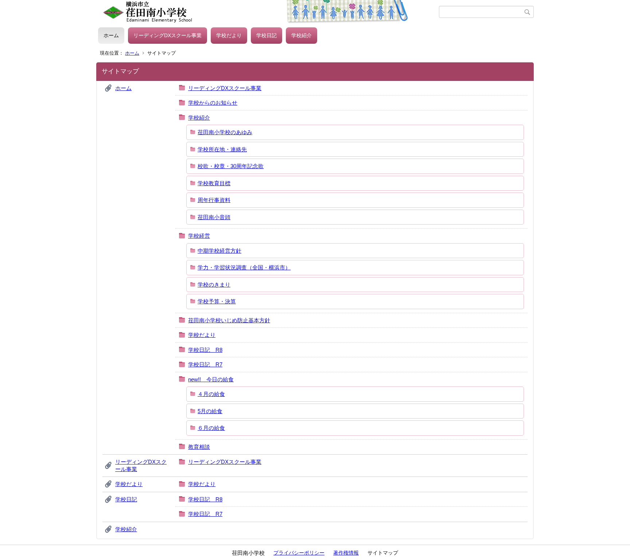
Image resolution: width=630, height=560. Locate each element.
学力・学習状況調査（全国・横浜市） (244, 267)
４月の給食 (211, 394)
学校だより (229, 35)
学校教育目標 (214, 183)
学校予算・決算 (217, 301)
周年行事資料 (214, 200)
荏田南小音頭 (214, 217)
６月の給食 (211, 428)
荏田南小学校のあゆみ (225, 132)
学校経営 (199, 236)
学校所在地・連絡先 (222, 149)
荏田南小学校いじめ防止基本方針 (229, 320)
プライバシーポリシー (298, 553)
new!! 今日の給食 (211, 379)
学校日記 (266, 35)
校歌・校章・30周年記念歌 (231, 166)
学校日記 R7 (205, 364)
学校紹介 (301, 35)
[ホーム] (268, 12)
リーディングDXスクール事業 (167, 35)
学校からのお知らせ (212, 103)
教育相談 (199, 447)
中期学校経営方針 (219, 251)
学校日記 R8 (205, 350)
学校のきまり (214, 284)
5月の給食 (210, 411)
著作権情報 (346, 553)
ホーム (111, 35)
